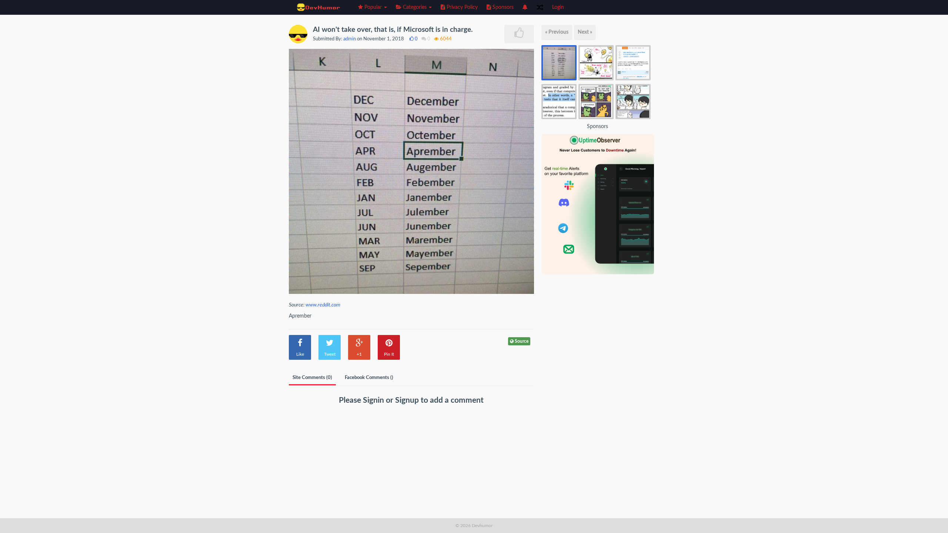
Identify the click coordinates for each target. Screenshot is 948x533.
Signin (374, 400)
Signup (408, 400)
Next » (585, 32)
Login (558, 7)
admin (349, 39)
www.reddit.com (323, 305)
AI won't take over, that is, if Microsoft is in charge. (393, 29)
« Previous (556, 32)
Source (521, 341)
